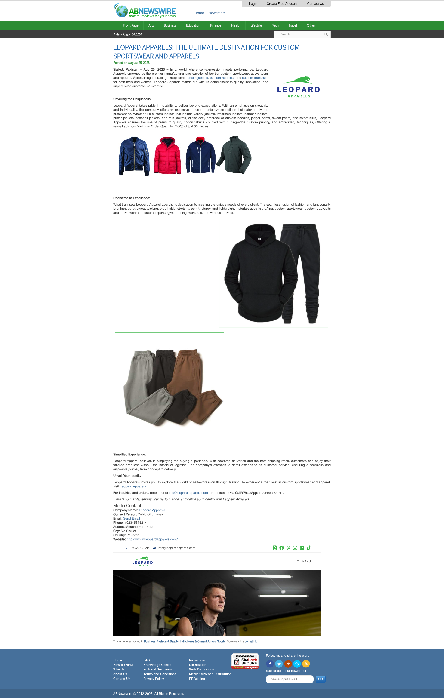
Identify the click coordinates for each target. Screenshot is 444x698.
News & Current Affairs (201, 641)
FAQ (146, 660)
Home (199, 13)
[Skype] (297, 664)
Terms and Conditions (159, 674)
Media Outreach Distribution (210, 674)
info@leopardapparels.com (188, 493)
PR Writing (197, 678)
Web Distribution (201, 669)
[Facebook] (270, 664)
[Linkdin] (288, 664)
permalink (251, 641)
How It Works (123, 665)
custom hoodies (222, 78)
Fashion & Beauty (168, 641)
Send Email (131, 518)
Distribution (197, 665)
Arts (151, 25)
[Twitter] (279, 664)
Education (193, 25)
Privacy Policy (153, 678)
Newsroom (217, 13)
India (183, 641)
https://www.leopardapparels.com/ (152, 539)
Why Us (119, 669)
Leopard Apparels (133, 486)
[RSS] (306, 664)
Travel (293, 25)
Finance (215, 25)
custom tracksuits (255, 78)
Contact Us (315, 4)
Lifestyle (256, 25)
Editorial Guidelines (157, 669)
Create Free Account (282, 4)
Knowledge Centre (157, 665)
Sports (221, 641)
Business (170, 25)
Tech (275, 25)
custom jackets (197, 78)
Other (311, 25)
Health (235, 25)
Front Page (131, 25)
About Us (120, 674)
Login (253, 4)
